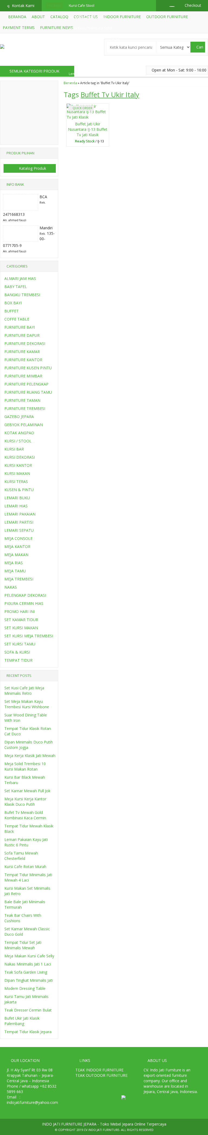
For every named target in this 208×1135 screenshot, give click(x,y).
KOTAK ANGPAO (19, 432)
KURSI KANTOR (18, 465)
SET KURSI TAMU (19, 644)
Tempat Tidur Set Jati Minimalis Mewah (22, 945)
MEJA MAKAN (16, 554)
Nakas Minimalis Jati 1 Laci (27, 964)
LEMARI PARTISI (18, 522)
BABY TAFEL (15, 286)
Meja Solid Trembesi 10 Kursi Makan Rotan (25, 766)
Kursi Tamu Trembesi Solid (90, 28)
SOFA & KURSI (17, 652)
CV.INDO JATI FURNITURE (101, 1130)
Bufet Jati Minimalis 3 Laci (88, 85)
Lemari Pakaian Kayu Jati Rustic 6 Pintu (26, 842)
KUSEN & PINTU (19, 489)
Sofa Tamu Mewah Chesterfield (21, 855)
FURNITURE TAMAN (22, 400)
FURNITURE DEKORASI (24, 343)
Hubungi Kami (89, 142)
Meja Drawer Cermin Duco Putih (94, 39)
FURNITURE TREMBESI (24, 408)
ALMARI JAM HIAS (20, 278)
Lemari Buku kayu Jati (85, 73)
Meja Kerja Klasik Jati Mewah (29, 755)
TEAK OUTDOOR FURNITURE (101, 1075)
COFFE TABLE (16, 319)
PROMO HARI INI (19, 611)
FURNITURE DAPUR (22, 335)
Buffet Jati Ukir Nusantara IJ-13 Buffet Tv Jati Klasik (87, 129)
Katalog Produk (32, 168)
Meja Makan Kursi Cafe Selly (29, 955)
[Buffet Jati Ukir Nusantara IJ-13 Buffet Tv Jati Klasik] (88, 111)
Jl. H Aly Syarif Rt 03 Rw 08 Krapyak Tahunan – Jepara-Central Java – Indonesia (30, 1075)
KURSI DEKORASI (19, 457)
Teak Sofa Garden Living (25, 972)
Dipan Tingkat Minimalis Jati (28, 980)
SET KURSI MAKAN (21, 627)
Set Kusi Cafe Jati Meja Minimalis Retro (24, 690)
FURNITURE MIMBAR (23, 376)
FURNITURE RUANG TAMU (28, 392)
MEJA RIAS (13, 562)
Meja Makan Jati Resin (86, 51)
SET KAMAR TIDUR (21, 619)
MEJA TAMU (15, 570)
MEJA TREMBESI (18, 579)
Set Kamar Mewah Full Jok (89, 62)
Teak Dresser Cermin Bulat (28, 1010)
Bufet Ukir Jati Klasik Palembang (22, 1021)
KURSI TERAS (16, 481)
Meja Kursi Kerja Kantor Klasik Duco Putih (25, 801)
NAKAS (10, 587)
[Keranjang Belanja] (169, 5)
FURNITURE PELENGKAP (26, 384)
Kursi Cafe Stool (81, 5)
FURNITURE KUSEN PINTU (28, 367)
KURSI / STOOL (17, 440)
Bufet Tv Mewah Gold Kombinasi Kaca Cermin (25, 815)
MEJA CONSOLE (18, 538)
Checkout (192, 5)
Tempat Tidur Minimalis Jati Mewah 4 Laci (28, 877)
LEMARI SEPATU (19, 530)
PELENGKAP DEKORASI (25, 595)
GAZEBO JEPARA (19, 416)
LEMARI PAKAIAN (19, 514)
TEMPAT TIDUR (18, 660)
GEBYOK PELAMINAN (23, 424)
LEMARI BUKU (17, 497)
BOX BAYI (13, 302)
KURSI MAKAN (17, 473)
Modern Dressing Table (25, 988)
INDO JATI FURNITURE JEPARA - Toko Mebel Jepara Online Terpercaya (104, 1124)
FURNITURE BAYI (19, 327)
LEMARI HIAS (16, 505)
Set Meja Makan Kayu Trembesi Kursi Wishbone (26, 704)
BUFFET (11, 311)
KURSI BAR (14, 449)
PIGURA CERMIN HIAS (23, 603)
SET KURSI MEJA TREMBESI (28, 635)
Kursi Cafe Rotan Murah (25, 866)
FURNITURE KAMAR (22, 351)
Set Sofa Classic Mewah (88, 17)
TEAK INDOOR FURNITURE (99, 1069)
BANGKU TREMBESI (22, 294)
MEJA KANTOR (17, 546)
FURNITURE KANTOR (23, 359)
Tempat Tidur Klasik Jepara (27, 1031)
